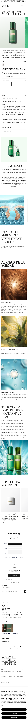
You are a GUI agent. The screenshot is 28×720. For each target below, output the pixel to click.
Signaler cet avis (5, 641)
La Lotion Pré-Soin (5, 432)
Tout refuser (14, 713)
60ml (14, 514)
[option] (12, 32)
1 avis (19, 61)
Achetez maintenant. (16, 2)
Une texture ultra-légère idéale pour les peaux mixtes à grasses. (9, 520)
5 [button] (17, 47)
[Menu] (26, 6)
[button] (1, 1)
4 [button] (15, 47)
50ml (24, 514)
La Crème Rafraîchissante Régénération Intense (10, 517)
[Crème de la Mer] (5, 6)
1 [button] (8, 47)
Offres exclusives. (9, 76)
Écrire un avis (14, 575)
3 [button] (13, 47)
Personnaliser (14, 717)
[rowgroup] (14, 335)
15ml (4, 514)
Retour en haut (14, 649)
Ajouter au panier (6, 525)
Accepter (14, 709)
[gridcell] (14, 292)
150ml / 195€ (6, 84)
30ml (9, 514)
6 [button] (19, 47)
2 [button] (11, 47)
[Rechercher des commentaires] (25, 591)
